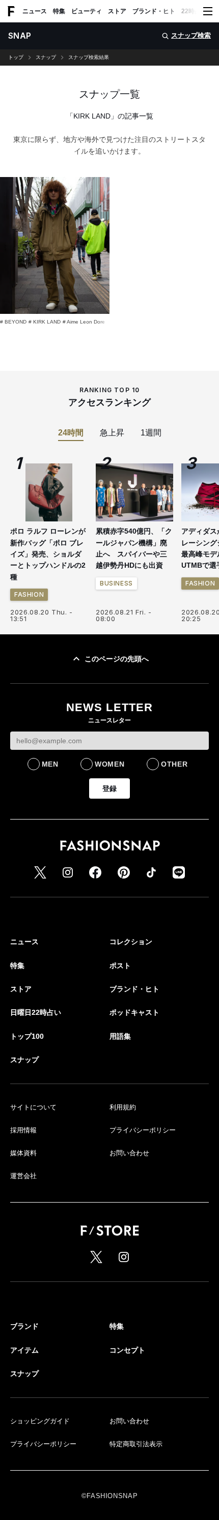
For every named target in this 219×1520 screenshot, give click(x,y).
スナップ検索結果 (88, 57)
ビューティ (86, 11)
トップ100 (27, 1036)
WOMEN (110, 764)
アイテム (24, 1350)
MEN (50, 764)
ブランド (24, 1326)
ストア (117, 11)
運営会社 (23, 1176)
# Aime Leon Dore (84, 322)
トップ (15, 57)
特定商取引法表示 (136, 1444)
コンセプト (127, 1350)
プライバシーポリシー (143, 1130)
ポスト (120, 965)
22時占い (194, 11)
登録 (109, 788)
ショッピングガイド (40, 1421)
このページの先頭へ (117, 659)
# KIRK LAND (45, 322)
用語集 (120, 1036)
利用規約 (123, 1107)
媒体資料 (23, 1153)
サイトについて (33, 1107)
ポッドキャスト (134, 1012)
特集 (59, 11)
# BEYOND (13, 322)
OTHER (174, 764)
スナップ (46, 57)
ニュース (34, 11)
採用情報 (23, 1130)
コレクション (131, 942)
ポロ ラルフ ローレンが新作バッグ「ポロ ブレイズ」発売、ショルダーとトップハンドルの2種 (48, 554)
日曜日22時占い (35, 1012)
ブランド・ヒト (153, 11)
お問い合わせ (129, 1153)
